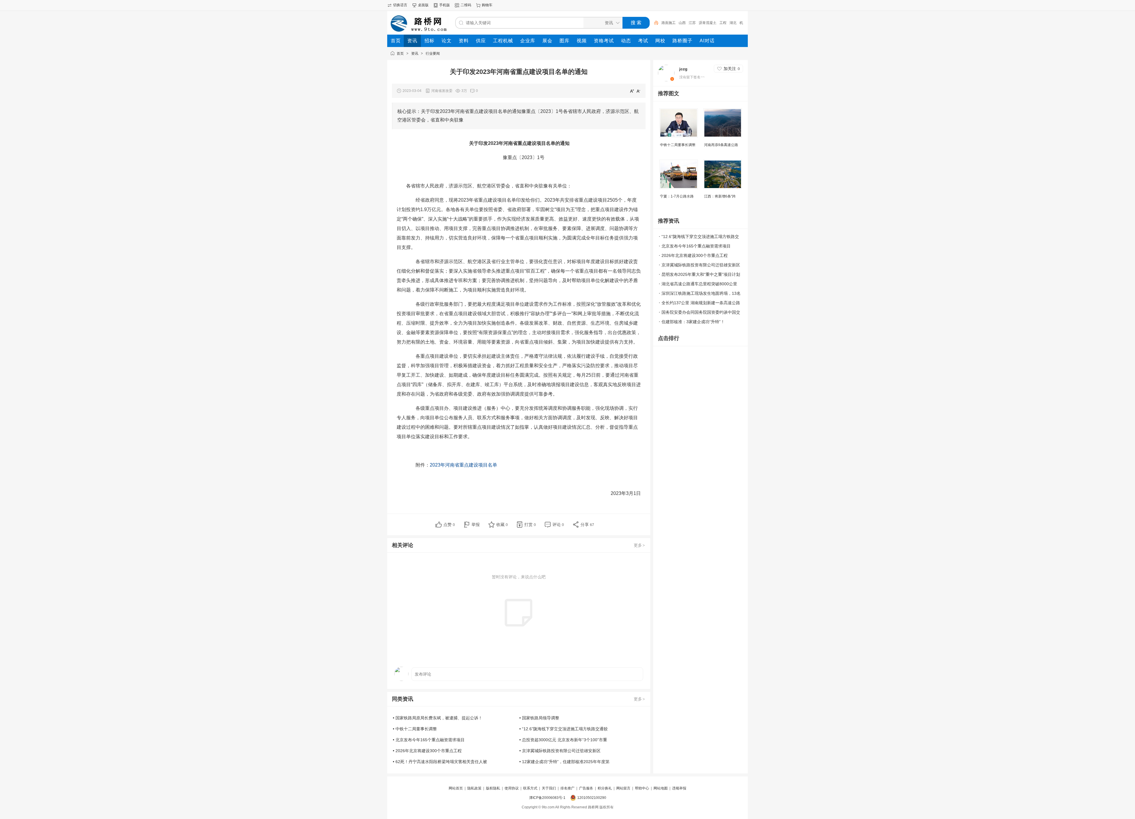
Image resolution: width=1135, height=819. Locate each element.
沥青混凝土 (707, 23)
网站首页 (456, 788)
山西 (682, 23)
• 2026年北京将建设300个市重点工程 (427, 750)
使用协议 (512, 788)
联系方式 (530, 788)
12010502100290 (591, 798)
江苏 (692, 23)
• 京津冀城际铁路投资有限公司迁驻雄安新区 (560, 750)
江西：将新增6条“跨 (720, 196)
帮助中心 (642, 788)
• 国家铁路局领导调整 (539, 718)
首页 (400, 53)
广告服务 (586, 788)
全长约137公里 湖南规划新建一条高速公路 (700, 302)
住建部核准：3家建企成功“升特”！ (693, 321)
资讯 (414, 53)
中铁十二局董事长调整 (677, 145)
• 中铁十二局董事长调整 (415, 728)
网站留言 (623, 788)
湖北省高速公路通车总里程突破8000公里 (699, 283)
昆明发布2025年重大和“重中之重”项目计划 (700, 274)
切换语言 (400, 5)
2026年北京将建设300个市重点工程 (694, 255)
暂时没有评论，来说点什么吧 (519, 576)
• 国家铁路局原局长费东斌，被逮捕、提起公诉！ (437, 718)
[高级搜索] (654, 23)
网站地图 (661, 788)
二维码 (466, 5)
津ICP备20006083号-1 (547, 798)
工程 (723, 23)
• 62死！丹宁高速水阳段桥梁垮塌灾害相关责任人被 (440, 761)
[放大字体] (632, 90)
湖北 (733, 23)
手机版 (444, 5)
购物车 (487, 5)
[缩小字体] (638, 90)
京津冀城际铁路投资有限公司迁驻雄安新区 (700, 265)
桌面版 (423, 5)
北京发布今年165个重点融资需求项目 (696, 246)
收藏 (502, 524)
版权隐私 (493, 788)
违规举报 (679, 788)
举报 (475, 524)
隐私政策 (474, 788)
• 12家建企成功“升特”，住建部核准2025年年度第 (564, 761)
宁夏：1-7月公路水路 (677, 196)
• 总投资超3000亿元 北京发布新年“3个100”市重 (563, 739)
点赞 (449, 524)
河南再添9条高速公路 (721, 145)
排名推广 (567, 788)
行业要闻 (433, 53)
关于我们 (549, 788)
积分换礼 (605, 788)
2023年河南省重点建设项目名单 (463, 464)
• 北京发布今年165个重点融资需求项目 (429, 739)
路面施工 (668, 23)
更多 (639, 545)
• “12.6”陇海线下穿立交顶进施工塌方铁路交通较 (563, 728)
